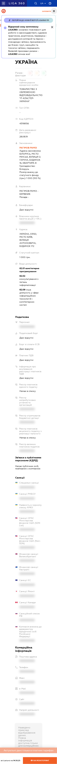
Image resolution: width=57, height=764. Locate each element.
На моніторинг (41, 760)
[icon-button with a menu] (54, 11)
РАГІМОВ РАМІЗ (28, 147)
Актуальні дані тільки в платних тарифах (29, 750)
